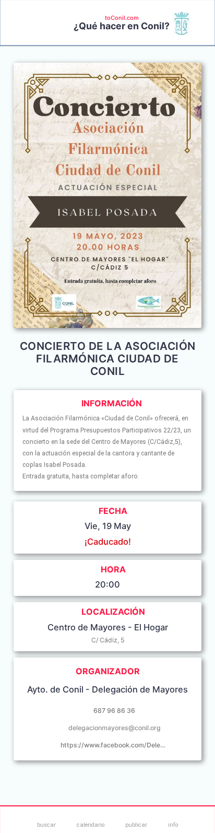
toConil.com (122, 17)
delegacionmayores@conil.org (114, 728)
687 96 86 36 (114, 710)
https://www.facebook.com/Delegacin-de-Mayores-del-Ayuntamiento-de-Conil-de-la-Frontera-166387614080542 (114, 745)
